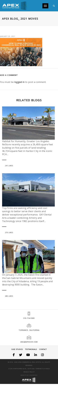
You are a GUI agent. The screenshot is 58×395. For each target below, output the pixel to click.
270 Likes (9, 232)
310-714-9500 (29, 318)
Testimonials (31, 349)
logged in (19, 82)
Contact (43, 349)
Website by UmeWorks (29, 375)
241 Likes (9, 166)
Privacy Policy (29, 372)
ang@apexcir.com (29, 342)
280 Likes (9, 296)
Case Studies (17, 349)
